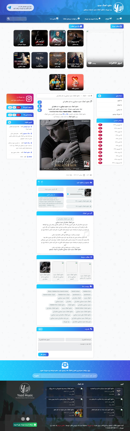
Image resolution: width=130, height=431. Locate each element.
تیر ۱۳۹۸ (118, 156)
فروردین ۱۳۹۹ (116, 125)
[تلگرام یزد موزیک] (28, 419)
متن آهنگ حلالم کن (64, 219)
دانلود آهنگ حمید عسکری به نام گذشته (72, 277)
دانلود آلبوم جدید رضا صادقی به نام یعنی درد (101, 399)
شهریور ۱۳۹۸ (117, 149)
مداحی (118, 110)
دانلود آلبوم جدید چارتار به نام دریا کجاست (102, 389)
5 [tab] (105, 32)
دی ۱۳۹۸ (118, 135)
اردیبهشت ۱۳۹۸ (116, 163)
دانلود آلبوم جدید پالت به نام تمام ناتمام (103, 410)
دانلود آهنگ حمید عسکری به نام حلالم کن (76, 101)
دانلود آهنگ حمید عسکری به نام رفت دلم (58, 277)
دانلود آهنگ (71, 117)
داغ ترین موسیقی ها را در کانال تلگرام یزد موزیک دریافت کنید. (22, 7)
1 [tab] (89, 32)
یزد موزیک (66, 322)
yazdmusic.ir (77, 295)
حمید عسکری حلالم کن (84, 305)
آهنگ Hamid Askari (49, 295)
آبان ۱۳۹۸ (117, 142)
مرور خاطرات (115, 63)
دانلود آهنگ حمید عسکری (83, 312)
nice (21, 157)
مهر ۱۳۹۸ (118, 146)
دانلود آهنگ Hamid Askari (83, 308)
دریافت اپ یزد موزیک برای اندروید (23, 425)
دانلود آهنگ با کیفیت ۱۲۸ (82, 206)
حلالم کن (68, 301)
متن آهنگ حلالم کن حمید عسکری (60, 315)
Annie (30, 157)
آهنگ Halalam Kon (63, 295)
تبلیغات (107, 19)
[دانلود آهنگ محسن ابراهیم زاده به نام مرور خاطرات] (103, 48)
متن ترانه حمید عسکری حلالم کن (82, 322)
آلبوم (119, 101)
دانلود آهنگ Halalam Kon (57, 305)
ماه (14, 107)
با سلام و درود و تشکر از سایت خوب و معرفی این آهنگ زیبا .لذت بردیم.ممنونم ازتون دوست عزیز (20, 145)
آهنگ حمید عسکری (63, 298)
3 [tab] (97, 32)
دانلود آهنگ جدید (104, 5)
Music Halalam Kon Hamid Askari (58, 291)
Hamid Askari (67, 112)
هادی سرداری (60, 425)
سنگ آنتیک (27, 143)
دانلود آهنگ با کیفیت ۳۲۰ (82, 201)
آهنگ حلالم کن (76, 298)
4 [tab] (101, 32)
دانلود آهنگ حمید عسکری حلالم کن (63, 312)
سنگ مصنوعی (26, 133)
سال (10, 107)
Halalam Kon (87, 291)
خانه (118, 19)
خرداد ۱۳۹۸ (117, 159)
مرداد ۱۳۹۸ (117, 152)
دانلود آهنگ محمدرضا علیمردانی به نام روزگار (61, 389)
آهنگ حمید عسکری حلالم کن (83, 301)
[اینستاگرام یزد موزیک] (23, 419)
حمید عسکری (59, 301)
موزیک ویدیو (116, 114)
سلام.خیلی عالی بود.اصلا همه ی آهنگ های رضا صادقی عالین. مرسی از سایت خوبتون (20, 136)
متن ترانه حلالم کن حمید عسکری (59, 318)
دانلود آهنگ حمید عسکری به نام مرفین (85, 277)
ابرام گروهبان (26, 127)
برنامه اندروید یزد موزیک (91, 19)
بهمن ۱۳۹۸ (117, 132)
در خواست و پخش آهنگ (70, 19)
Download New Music (56, 112)
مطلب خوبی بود (15, 152)
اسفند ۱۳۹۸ (117, 128)
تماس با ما (53, 19)
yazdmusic (87, 295)
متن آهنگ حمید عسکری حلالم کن (81, 318)
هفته (18, 107)
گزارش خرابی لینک (50, 189)
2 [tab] (93, 32)
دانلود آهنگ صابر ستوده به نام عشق (64, 410)
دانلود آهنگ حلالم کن (53, 308)
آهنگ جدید (87, 298)
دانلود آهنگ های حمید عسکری (82, 315)
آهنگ (118, 105)
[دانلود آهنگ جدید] (118, 7)
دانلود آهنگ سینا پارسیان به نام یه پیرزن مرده (61, 399)
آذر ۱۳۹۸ (118, 139)
